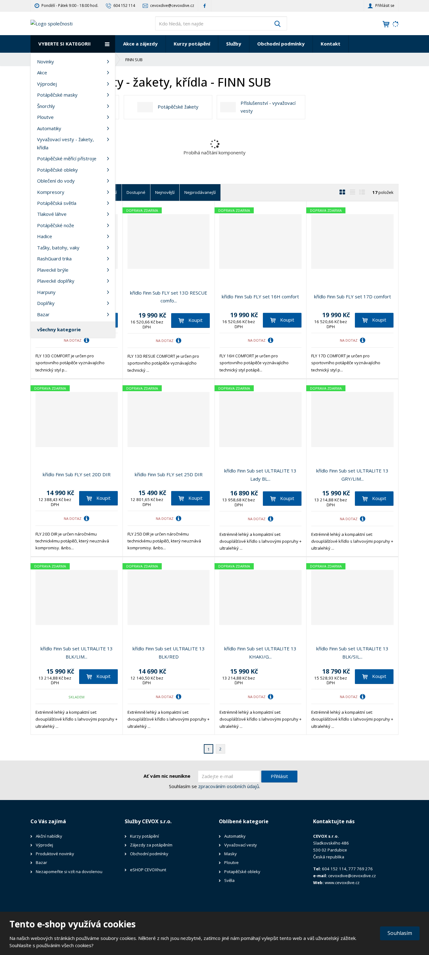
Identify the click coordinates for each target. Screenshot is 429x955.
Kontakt (330, 43)
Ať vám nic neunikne (167, 776)
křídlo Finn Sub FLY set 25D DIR (169, 474)
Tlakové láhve (52, 214)
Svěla (230, 880)
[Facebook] (204, 5)
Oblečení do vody (56, 181)
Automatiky (49, 128)
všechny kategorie (59, 329)
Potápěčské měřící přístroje (66, 158)
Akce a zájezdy (140, 43)
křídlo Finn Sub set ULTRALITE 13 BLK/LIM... (77, 652)
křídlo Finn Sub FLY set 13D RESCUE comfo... (168, 297)
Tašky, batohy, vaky (58, 247)
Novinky (45, 61)
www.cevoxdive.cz (342, 882)
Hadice (44, 236)
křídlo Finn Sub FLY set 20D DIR (77, 474)
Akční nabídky (49, 836)
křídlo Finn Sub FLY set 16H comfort (260, 296)
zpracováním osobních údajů (228, 786)
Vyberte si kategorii (64, 43)
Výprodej (47, 84)
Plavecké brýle (52, 270)
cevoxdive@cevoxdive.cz (352, 875)
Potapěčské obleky (242, 871)
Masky (230, 853)
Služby (233, 43)
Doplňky (46, 303)
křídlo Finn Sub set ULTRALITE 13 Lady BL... (260, 474)
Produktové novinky (55, 853)
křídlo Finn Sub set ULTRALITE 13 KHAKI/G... (260, 652)
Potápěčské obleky (57, 170)
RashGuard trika (54, 258)
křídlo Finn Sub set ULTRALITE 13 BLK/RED (169, 652)
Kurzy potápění (192, 43)
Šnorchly (46, 106)
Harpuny (46, 292)
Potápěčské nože (55, 225)
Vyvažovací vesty (240, 845)
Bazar (43, 314)
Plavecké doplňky (55, 281)
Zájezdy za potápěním (151, 845)
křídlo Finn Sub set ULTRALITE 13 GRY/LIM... (352, 474)
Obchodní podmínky (281, 43)
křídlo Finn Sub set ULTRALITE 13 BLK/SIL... (352, 652)
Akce (42, 72)
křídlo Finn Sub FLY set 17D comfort (352, 296)
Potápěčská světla (56, 203)
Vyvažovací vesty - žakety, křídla (65, 143)
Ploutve (45, 117)
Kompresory (50, 192)
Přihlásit (279, 776)
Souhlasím (400, 933)
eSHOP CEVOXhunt (148, 869)
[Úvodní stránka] (51, 23)
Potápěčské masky (57, 95)
